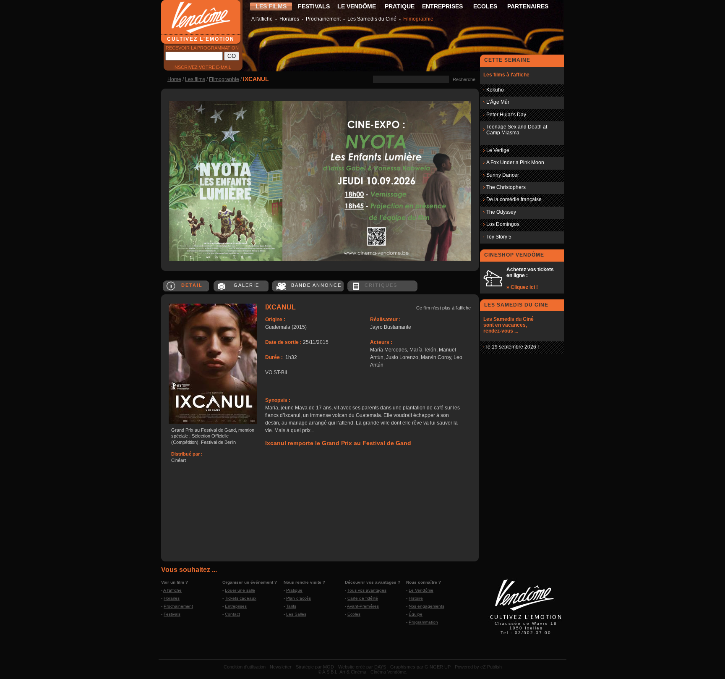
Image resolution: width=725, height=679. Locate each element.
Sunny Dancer (502, 175)
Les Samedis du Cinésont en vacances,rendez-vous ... (508, 325)
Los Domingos (502, 224)
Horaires (289, 19)
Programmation (423, 622)
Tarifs (291, 606)
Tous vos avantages (366, 590)
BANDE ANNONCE (316, 285)
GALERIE (246, 285)
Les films (195, 79)
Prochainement (323, 19)
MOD (328, 666)
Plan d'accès (298, 598)
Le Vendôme (421, 590)
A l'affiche (262, 19)
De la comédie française (514, 199)
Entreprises (236, 606)
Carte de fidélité (362, 598)
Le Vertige (497, 150)
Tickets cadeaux (240, 598)
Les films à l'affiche (506, 75)
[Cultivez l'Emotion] (320, 259)
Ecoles (353, 614)
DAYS (380, 666)
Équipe (415, 614)
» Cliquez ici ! (522, 287)
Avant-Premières (363, 606)
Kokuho (495, 90)
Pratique (294, 590)
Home (174, 79)
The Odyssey (501, 212)
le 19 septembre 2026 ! (512, 347)
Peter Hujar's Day (506, 115)
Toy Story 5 (498, 237)
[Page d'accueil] (526, 620)
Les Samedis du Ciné (371, 19)
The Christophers (506, 187)
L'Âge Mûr (497, 102)
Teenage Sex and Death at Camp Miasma (516, 130)
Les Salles (296, 614)
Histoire (416, 598)
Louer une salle (240, 590)
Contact (232, 614)
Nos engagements (426, 606)
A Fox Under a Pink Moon (515, 162)
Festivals (172, 614)
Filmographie (418, 19)
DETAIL (192, 285)
